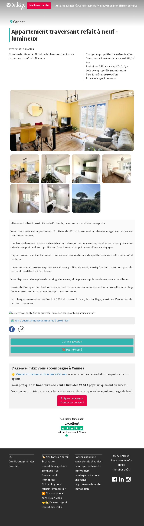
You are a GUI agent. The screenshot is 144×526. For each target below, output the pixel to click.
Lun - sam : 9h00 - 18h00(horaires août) (121, 465)
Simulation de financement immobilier (50, 475)
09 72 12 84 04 (121, 456)
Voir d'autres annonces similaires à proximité (41, 321)
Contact (14, 466)
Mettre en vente (39, 5)
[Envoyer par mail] (21, 329)
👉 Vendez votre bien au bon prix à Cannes (39, 374)
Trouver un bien (108, 6)
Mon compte (129, 6)
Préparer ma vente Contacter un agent (72, 400)
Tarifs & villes (66, 6)
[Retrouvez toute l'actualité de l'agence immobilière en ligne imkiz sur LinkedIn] (121, 480)
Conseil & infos (87, 6)
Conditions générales (21, 461)
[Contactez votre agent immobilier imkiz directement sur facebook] (114, 480)
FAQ (11, 457)
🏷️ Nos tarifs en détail (55, 457)
